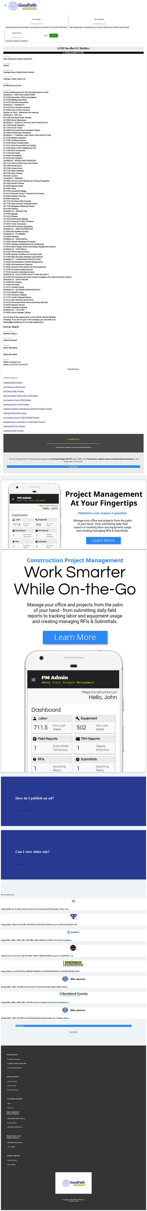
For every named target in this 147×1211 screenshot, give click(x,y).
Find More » (19, 1026)
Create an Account (22, 810)
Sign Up (53, 35)
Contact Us (10, 1107)
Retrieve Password (12, 1090)
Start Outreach (11, 27)
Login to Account (12, 1081)
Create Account (11, 1085)
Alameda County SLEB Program (16, 404)
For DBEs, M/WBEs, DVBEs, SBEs (16, 1063)
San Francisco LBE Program (14, 387)
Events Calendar (103, 27)
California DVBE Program (13, 430)
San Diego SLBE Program (13, 391)
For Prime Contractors (13, 1059)
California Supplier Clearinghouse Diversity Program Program (27, 409)
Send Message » (73, 369)
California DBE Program (12, 382)
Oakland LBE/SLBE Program (15, 413)
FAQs (9, 1103)
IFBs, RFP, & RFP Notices (14, 1127)
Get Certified (114, 27)
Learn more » (73, 466)
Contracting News (89, 27)
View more (19, 864)
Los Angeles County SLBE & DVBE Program (21, 417)
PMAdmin (63, 27)
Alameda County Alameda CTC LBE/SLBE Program (24, 422)
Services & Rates (23, 27)
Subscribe (73, 1032)
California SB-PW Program (14, 426)
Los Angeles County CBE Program (17, 400)
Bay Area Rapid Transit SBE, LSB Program (20, 395)
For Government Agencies (14, 1067)
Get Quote (33, 27)
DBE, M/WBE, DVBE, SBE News (16, 1118)
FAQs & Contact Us (13, 41)
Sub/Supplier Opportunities (15, 1142)
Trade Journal (124, 27)
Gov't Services (53, 27)
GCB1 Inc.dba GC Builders (73, 48)
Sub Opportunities (76, 27)
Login (45, 35)
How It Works (43, 27)
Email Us (24, 41)
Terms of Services (12, 1160)
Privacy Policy (11, 1164)
